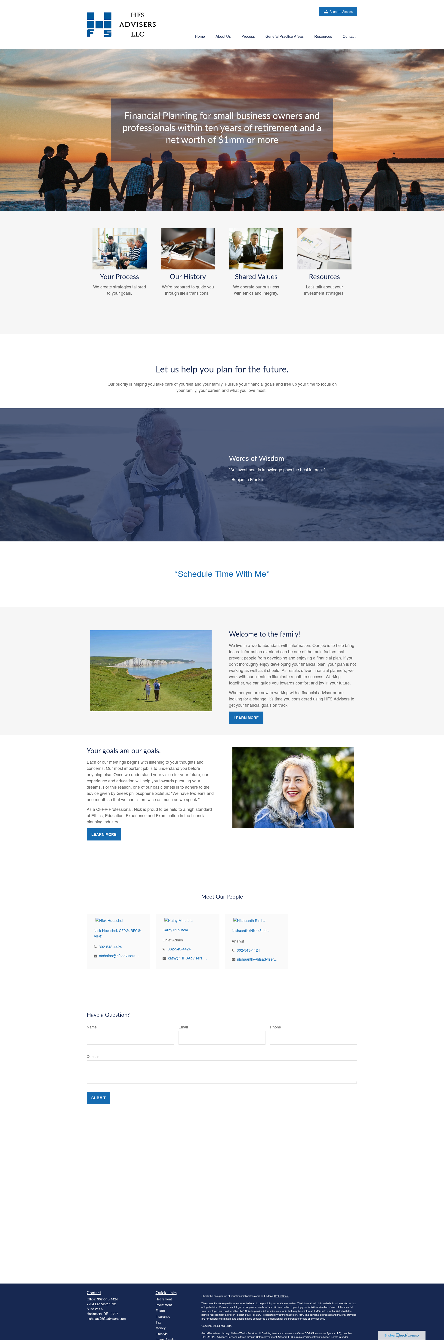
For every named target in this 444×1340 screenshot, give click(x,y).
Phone (275, 1027)
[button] (200, 36)
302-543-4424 (110, 946)
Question (94, 1056)
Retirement (164, 1299)
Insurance (163, 1316)
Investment (164, 1305)
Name (92, 1027)
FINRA (205, 1337)
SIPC (213, 1337)
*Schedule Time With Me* (222, 573)
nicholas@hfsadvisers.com (119, 955)
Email (183, 1027)
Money (161, 1328)
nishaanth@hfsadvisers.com (257, 959)
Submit (98, 1097)
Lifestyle (162, 1333)
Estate (160, 1310)
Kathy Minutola (175, 930)
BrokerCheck (281, 1296)
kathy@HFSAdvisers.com (188, 958)
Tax (158, 1322)
